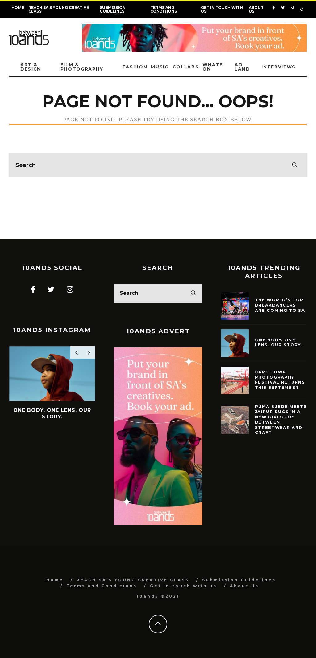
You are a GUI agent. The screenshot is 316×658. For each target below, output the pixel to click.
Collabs (186, 67)
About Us (256, 9)
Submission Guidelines (113, 9)
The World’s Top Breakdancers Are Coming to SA (280, 305)
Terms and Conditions (163, 9)
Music (159, 67)
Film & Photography (81, 67)
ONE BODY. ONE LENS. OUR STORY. (278, 342)
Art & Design (30, 67)
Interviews (278, 67)
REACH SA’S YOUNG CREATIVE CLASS (58, 9)
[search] (294, 165)
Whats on (212, 67)
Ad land (242, 67)
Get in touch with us (222, 9)
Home (17, 7)
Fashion (135, 67)
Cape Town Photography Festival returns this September (280, 379)
